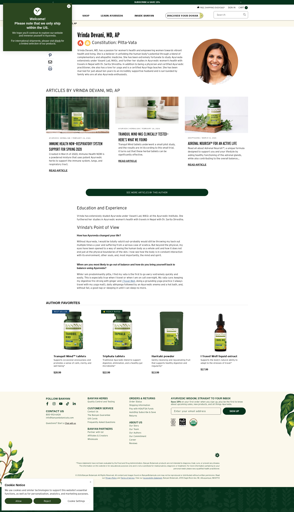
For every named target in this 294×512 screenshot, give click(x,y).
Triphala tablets (114, 356)
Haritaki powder (163, 356)
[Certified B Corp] (173, 422)
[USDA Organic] (193, 422)
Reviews (133, 443)
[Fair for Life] (182, 422)
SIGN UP (234, 411)
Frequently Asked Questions (101, 422)
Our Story (134, 425)
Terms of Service (127, 478)
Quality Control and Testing (101, 401)
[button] (243, 7)
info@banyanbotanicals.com (60, 417)
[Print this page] (50, 69)
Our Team (134, 429)
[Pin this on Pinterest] (50, 56)
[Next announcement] (240, 2)
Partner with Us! (96, 432)
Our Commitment (137, 436)
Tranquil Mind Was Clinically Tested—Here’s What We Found (143, 137)
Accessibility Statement (152, 478)
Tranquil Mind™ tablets (70, 356)
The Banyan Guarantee (99, 415)
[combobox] (231, 14)
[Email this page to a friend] (50, 62)
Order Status (135, 401)
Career (132, 439)
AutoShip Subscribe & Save (142, 412)
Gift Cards (93, 418)
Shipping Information (139, 405)
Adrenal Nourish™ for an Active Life (212, 143)
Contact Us (93, 411)
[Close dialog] (69, 6)
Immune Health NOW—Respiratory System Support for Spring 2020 (75, 146)
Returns (133, 415)
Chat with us (70, 423)
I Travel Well (128, 281)
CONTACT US (55, 411)
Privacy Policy (111, 478)
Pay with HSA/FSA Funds (141, 408)
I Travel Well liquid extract (219, 356)
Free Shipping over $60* (212, 7)
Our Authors (135, 432)
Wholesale (93, 439)
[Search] (244, 14)
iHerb (58, 41)
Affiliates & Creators (98, 435)
